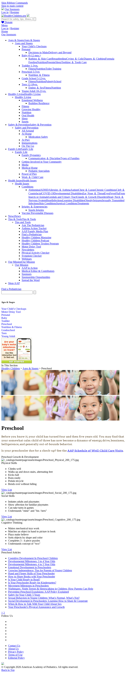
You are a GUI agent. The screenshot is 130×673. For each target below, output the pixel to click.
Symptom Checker (32, 255)
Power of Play (29, 173)
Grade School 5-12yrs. (34, 78)
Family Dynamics (31, 155)
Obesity (89, 200)
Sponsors (26, 274)
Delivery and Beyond (59, 52)
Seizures (97, 200)
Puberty (50, 81)
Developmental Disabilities (68, 193)
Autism (74, 189)
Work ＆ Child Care (32, 177)
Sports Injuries (36, 210)
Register (14, 12)
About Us (13, 648)
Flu (117, 193)
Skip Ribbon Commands (14, 2)
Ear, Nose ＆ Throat (93, 193)
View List (6, 489)
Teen (4, 333)
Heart (49, 200)
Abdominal (34, 189)
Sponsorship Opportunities (36, 277)
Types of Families (69, 158)
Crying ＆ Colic (75, 58)
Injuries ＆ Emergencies (34, 206)
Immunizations (29, 142)
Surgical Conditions (66, 203)
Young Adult (8, 336)
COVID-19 (47, 193)
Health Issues (22, 183)
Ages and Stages (24, 43)
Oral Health (28, 115)
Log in (4, 12)
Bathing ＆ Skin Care (40, 58)
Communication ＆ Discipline (44, 158)
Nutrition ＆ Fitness (39, 75)
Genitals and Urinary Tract (62, 197)
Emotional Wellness (32, 100)
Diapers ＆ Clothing (94, 58)
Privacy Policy (16, 651)
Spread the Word (31, 280)
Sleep (58, 62)
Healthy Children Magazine (36, 237)
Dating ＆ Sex (36, 87)
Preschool (6, 324)
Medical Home (30, 167)
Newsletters (28, 249)
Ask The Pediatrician (33, 225)
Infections (57, 200)
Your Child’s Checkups (34, 46)
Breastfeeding (59, 58)
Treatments (83, 203)
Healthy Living (23, 97)
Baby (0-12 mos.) (31, 55)
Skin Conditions (47, 203)
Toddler (5, 321)
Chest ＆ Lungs (86, 189)
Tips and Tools (23, 222)
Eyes (107, 193)
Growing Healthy (31, 109)
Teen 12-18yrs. (30, 84)
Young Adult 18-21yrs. (34, 91)
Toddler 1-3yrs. (30, 65)
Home (4, 31)
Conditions (27, 186)
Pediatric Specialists (39, 170)
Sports (25, 121)
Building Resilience (38, 103)
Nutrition (42, 62)
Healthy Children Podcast (35, 240)
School (57, 81)
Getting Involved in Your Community (42, 161)
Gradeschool (8, 330)
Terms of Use (15, 654)
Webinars (27, 258)
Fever (113, 193)
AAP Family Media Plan (35, 231)
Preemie (51, 62)
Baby (4, 318)
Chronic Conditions (105, 189)
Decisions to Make (38, 52)
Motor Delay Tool (31, 246)
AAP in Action (30, 268)
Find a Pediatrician (32, 234)
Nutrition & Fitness (11, 327)
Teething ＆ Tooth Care (74, 62)
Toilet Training (53, 68)
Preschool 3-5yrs (31, 71)
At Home (27, 133)
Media (25, 164)
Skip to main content (12, 5)
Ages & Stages (30, 368)
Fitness (32, 68)
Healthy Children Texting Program (40, 243)
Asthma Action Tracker (34, 228)
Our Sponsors (12, 9)
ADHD (44, 189)
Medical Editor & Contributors (38, 271)
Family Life (21, 152)
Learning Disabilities (73, 200)
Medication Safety (38, 136)
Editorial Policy (16, 657)
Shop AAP (14, 283)
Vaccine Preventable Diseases (37, 213)
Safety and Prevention (26, 127)
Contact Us (14, 645)
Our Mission (21, 264)
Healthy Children (10, 368)
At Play (26, 139)
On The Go (28, 146)
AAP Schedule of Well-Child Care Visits (95, 450)
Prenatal (26, 49)
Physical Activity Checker (35, 252)
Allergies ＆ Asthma (59, 189)
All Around (28, 130)
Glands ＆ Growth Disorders (92, 197)
